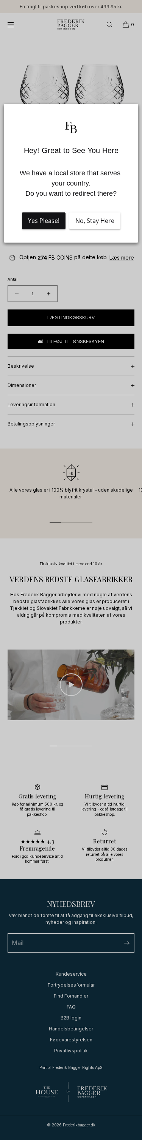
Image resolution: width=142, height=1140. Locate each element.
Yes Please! (43, 221)
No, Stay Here (94, 221)
